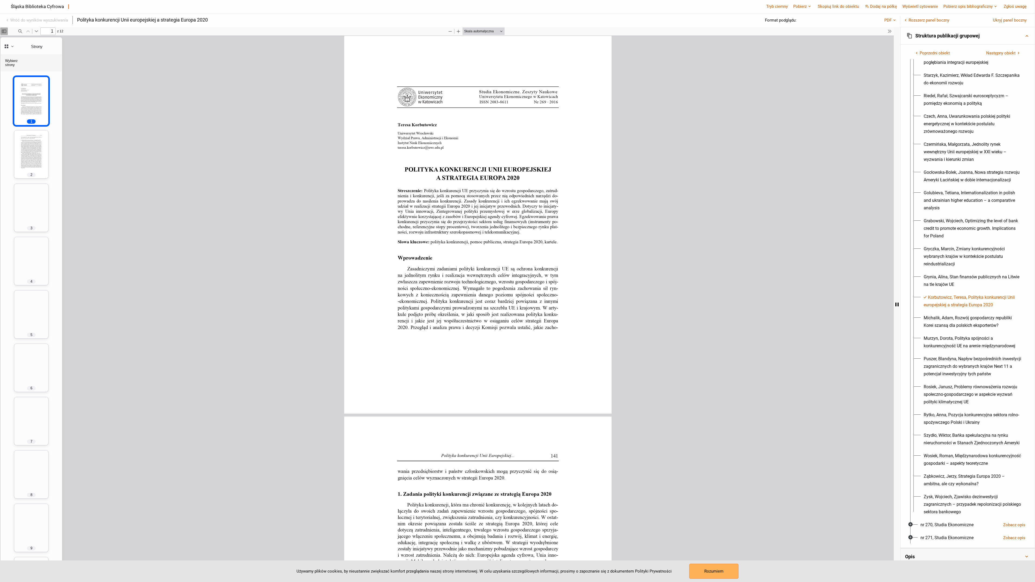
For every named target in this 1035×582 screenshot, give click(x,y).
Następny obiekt (1001, 53)
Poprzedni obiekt (935, 53)
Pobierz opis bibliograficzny (968, 6)
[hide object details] (897, 304)
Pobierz (800, 6)
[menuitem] (972, 79)
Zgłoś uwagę (1015, 6)
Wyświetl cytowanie (920, 6)
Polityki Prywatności (653, 571)
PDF (888, 20)
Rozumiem (713, 571)
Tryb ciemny (777, 6)
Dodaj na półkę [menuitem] (883, 6)
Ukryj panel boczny (1010, 20)
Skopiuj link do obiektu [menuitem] (838, 6)
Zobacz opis (1014, 524)
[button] (968, 35)
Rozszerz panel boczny (929, 20)
